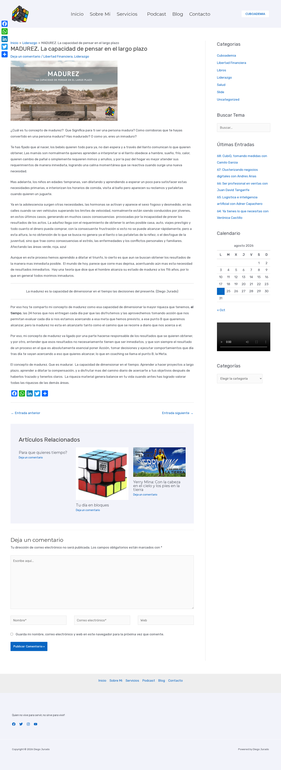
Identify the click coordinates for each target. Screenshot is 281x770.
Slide (220, 92)
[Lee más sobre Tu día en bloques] (102, 473)
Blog (177, 14)
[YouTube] (35, 724)
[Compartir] (4, 54)
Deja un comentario (25, 56)
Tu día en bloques (92, 505)
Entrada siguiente (177, 413)
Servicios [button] (127, 14)
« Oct (221, 310)
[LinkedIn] (4, 39)
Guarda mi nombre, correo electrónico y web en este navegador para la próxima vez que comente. (90, 634)
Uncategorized (228, 99)
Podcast (156, 14)
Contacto (199, 14)
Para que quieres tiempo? (43, 452)
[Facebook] (13, 724)
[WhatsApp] (4, 31)
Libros (221, 70)
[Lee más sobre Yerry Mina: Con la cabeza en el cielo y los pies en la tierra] (159, 462)
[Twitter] (21, 724)
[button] (255, 14)
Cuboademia (226, 55)
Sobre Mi (100, 14)
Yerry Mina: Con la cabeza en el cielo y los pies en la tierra (156, 486)
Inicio (77, 14)
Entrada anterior (25, 413)
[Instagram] (28, 724)
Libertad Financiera (58, 56)
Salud (221, 85)
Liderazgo (81, 56)
